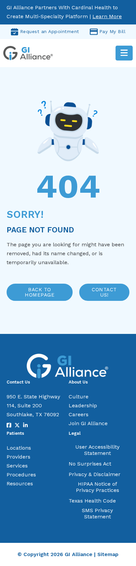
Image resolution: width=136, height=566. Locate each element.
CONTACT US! (104, 292)
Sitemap (108, 554)
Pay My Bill (112, 31)
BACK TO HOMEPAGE (39, 292)
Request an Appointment (49, 31)
